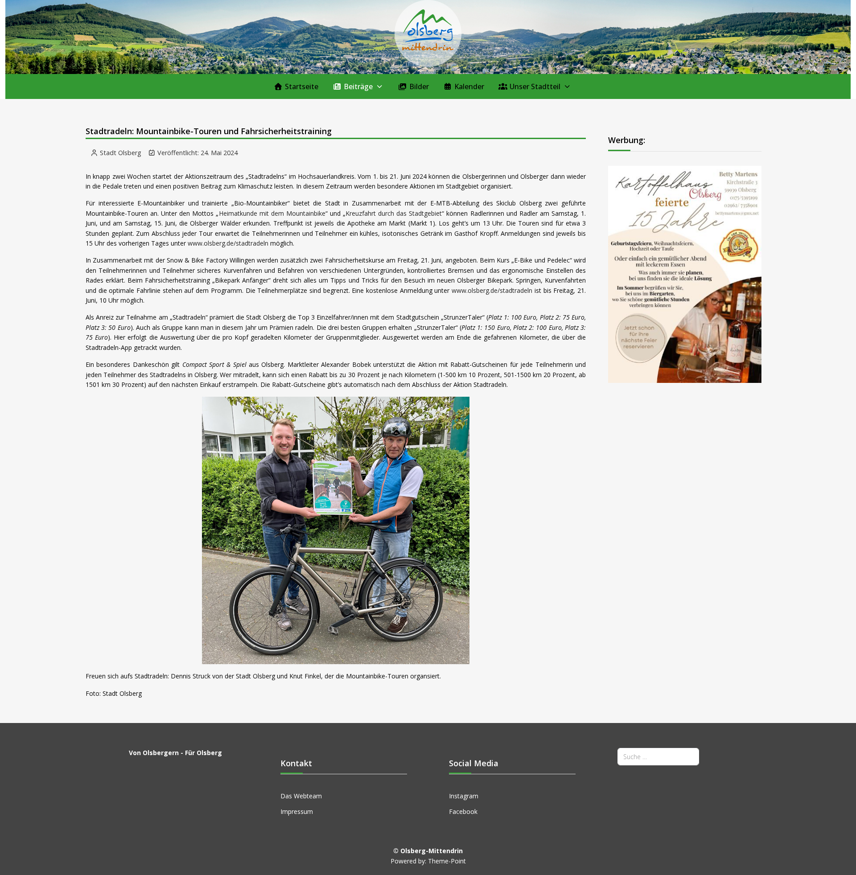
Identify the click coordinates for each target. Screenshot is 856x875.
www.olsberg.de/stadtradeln (228, 243)
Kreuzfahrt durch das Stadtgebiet (394, 213)
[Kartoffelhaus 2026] (684, 273)
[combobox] (658, 756)
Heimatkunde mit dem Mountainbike (272, 213)
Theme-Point (447, 861)
